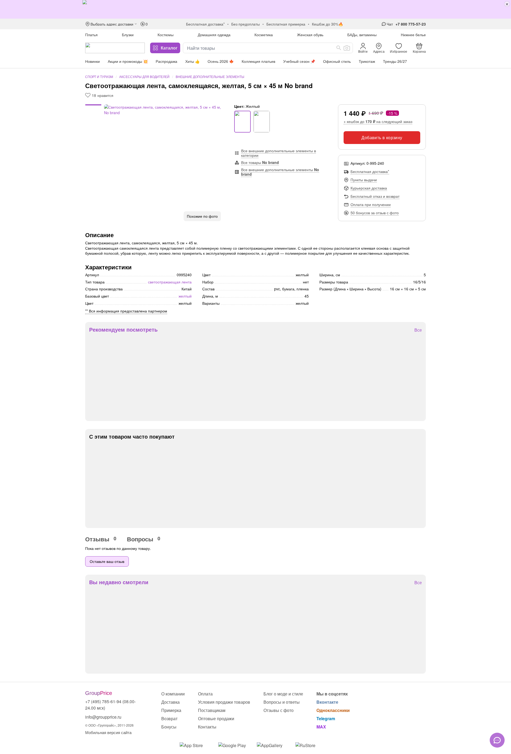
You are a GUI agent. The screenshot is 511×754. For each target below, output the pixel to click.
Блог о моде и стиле (283, 694)
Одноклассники (333, 710)
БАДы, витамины (362, 34)
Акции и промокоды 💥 (128, 61)
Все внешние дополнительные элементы (280, 172)
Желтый (185, 296)
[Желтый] (242, 122)
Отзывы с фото (278, 710)
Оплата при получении (371, 204)
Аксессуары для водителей (144, 76)
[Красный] (261, 122)
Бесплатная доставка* (370, 171)
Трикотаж (367, 61)
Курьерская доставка (369, 188)
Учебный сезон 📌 (299, 61)
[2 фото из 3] (93, 108)
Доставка (170, 702)
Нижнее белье (413, 34)
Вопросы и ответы (281, 702)
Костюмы (166, 34)
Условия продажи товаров (224, 702)
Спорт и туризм (99, 76)
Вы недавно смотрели (118, 582)
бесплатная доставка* (205, 24)
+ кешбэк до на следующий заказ (378, 121)
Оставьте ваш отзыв (107, 561)
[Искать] (339, 48)
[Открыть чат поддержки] (497, 740)
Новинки (92, 61)
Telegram (325, 718)
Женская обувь (310, 34)
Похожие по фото (202, 216)
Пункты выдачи (364, 179)
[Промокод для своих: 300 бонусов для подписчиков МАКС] (255, 9)
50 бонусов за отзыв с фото (375, 212)
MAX (321, 727)
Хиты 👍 (192, 61)
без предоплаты (245, 24)
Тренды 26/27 (395, 61)
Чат (390, 24)
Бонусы (168, 727)
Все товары (260, 162)
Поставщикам (211, 710)
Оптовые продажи (216, 718)
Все (418, 330)
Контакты (207, 727)
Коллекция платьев (258, 61)
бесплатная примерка (285, 24)
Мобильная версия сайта (108, 732)
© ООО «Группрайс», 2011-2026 (109, 725)
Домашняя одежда (214, 34)
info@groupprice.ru (103, 717)
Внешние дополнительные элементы (210, 76)
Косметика (263, 34)
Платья (91, 34)
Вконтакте (327, 702)
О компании (173, 694)
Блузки (128, 34)
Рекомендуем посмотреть (123, 329)
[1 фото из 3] (93, 105)
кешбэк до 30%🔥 (327, 24)
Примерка (171, 710)
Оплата (205, 694)
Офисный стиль (337, 61)
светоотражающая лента (170, 282)
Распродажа (166, 61)
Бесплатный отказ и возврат (375, 196)
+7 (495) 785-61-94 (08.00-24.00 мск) (110, 704)
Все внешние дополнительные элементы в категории (278, 153)
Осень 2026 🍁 (221, 61)
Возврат (169, 718)
